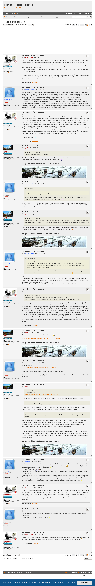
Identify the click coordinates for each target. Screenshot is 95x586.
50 (8, 476)
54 (8, 104)
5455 (9, 156)
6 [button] (83, 24)
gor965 (5, 151)
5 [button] (81, 24)
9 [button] (89, 24)
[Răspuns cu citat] (87, 56)
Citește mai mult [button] (69, 582)
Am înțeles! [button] (84, 582)
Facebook (35, 82)
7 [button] (85, 24)
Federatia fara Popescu (14, 21)
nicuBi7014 (6, 471)
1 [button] (78, 24)
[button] (73, 25)
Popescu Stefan (8, 99)
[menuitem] (17, 13)
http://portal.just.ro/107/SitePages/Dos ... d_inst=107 (39, 367)
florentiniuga (7, 64)
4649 (9, 68)
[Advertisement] (47, 40)
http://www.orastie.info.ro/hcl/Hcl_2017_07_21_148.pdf (41, 339)
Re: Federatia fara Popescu (34, 55)
